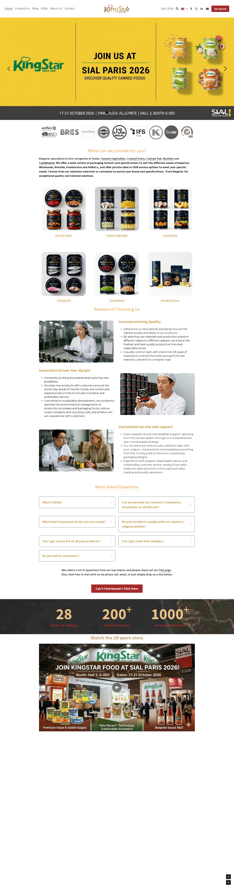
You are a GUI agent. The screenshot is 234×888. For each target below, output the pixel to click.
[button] (77, 502)
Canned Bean (116, 300)
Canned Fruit (170, 235)
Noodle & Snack (170, 300)
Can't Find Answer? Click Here (117, 589)
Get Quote (220, 8)
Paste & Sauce (63, 235)
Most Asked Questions (117, 486)
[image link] (117, 8)
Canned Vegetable (117, 235)
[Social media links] (191, 8)
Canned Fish (64, 300)
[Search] (177, 8)
